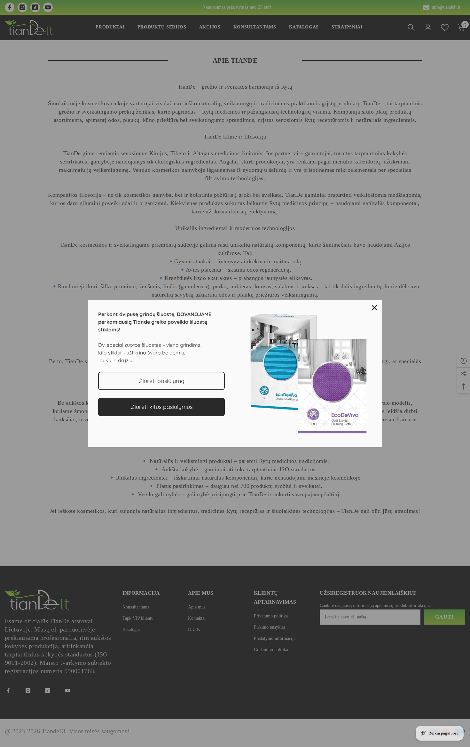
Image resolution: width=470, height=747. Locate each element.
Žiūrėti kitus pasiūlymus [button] (161, 406)
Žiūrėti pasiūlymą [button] (161, 381)
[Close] (374, 307)
